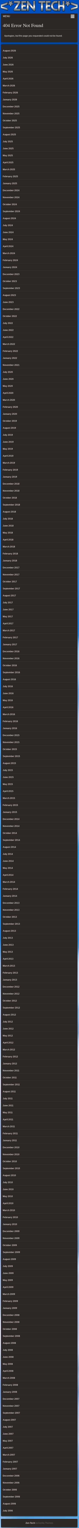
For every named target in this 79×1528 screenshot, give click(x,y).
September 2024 (11, 211)
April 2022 (8, 337)
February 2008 (10, 1385)
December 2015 (11, 735)
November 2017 (11, 574)
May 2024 (8, 239)
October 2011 (10, 1077)
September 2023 (11, 288)
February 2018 (10, 553)
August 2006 (9, 1503)
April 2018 (8, 539)
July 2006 (8, 1510)
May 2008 (8, 1364)
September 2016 (11, 672)
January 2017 (10, 644)
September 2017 (11, 588)
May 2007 (8, 1441)
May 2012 (8, 1035)
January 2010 (10, 1224)
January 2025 (10, 183)
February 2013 (10, 973)
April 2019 (8, 456)
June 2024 (8, 232)
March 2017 (9, 630)
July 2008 (8, 1350)
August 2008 (9, 1343)
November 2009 (11, 1238)
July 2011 (8, 1098)
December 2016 (11, 651)
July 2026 (8, 57)
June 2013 (8, 945)
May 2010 (8, 1196)
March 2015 (9, 798)
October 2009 (10, 1245)
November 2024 (11, 197)
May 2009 (8, 1280)
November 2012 (11, 994)
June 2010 (8, 1189)
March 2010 (9, 1210)
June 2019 (8, 442)
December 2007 (11, 1399)
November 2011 (11, 1070)
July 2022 (8, 323)
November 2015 (11, 742)
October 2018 (10, 498)
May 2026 (8, 71)
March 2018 (9, 546)
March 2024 (9, 253)
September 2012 (11, 1007)
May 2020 (8, 386)
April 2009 (8, 1287)
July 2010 (8, 1182)
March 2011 (9, 1126)
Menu (6, 16)
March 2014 (9, 882)
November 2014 (11, 826)
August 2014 (9, 847)
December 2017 (11, 567)
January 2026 (10, 99)
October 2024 (10, 204)
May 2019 (8, 449)
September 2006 (11, 1496)
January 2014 (10, 896)
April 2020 (8, 393)
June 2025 (8, 148)
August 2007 (9, 1420)
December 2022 (11, 309)
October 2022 (10, 316)
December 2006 (11, 1476)
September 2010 (11, 1168)
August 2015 (9, 763)
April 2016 (8, 707)
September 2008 (11, 1336)
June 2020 (8, 379)
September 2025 (11, 127)
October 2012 (10, 1000)
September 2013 (11, 924)
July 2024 (8, 225)
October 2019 (10, 421)
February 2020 (10, 407)
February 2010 (10, 1217)
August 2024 (9, 218)
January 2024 (10, 267)
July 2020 (8, 372)
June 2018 (8, 525)
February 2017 (10, 637)
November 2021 (11, 365)
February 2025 (10, 176)
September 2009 (11, 1252)
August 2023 (9, 295)
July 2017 (8, 602)
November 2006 (11, 1482)
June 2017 (8, 609)
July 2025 (8, 141)
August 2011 (9, 1091)
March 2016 (9, 714)
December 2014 (11, 819)
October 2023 (10, 281)
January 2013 (10, 980)
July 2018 (8, 518)
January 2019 (10, 477)
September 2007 (11, 1413)
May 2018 (8, 532)
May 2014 (8, 868)
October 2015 (10, 749)
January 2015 (10, 812)
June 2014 (8, 861)
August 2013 (9, 931)
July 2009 (8, 1266)
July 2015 (8, 770)
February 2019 (10, 470)
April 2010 (8, 1203)
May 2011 (8, 1112)
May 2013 (8, 952)
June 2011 (8, 1105)
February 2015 (10, 805)
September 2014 (11, 840)
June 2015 (8, 777)
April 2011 (8, 1119)
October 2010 (10, 1161)
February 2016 (10, 721)
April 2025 (8, 162)
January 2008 (10, 1392)
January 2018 (10, 560)
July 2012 (8, 1021)
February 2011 (10, 1133)
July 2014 (8, 854)
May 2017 (8, 616)
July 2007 (8, 1427)
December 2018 (11, 484)
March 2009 (9, 1294)
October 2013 (10, 917)
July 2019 (8, 435)
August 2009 (9, 1259)
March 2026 (9, 85)
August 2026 (9, 50)
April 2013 (8, 959)
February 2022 (10, 351)
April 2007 (8, 1448)
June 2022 (8, 330)
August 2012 (9, 1014)
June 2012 (8, 1028)
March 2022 (9, 344)
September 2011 (11, 1084)
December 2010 (11, 1147)
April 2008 (8, 1371)
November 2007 (11, 1406)
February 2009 (10, 1301)
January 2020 (10, 414)
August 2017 (9, 595)
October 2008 (10, 1329)
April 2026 (8, 78)
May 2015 (8, 784)
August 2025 (9, 134)
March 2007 (9, 1455)
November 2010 (11, 1154)
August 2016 (9, 679)
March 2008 (9, 1378)
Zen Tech (30, 1523)
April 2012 (8, 1042)
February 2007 (10, 1462)
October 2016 (10, 665)
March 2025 (9, 169)
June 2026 (8, 64)
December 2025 (11, 106)
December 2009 (11, 1231)
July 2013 (8, 938)
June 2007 (8, 1434)
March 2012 (9, 1049)
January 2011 (10, 1140)
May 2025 (8, 155)
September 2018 (11, 505)
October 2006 (10, 1489)
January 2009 (10, 1308)
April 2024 (8, 246)
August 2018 (9, 511)
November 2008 (11, 1322)
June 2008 (8, 1357)
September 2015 (11, 756)
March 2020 (9, 400)
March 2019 (9, 463)
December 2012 (11, 987)
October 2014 (10, 833)
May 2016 (8, 700)
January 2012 (10, 1063)
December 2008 (11, 1315)
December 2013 (11, 903)
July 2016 (8, 686)
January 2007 (10, 1469)
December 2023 (11, 274)
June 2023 (8, 302)
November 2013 (11, 910)
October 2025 (10, 120)
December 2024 (11, 190)
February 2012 (10, 1056)
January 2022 (10, 358)
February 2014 (10, 889)
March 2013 (9, 966)
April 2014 (8, 875)
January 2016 (10, 728)
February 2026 (10, 92)
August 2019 (9, 428)
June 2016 (8, 693)
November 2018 (11, 491)
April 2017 (8, 623)
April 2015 (8, 791)
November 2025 (11, 113)
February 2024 (10, 260)
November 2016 (11, 658)
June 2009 (8, 1273)
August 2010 (9, 1175)
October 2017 (10, 581)
